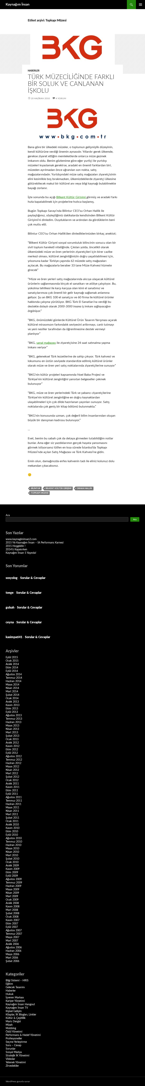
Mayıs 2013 (12, 725)
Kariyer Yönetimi (15, 1001)
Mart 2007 (12, 940)
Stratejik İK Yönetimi (17, 1055)
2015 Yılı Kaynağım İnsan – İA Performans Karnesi (34, 542)
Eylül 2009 (12, 876)
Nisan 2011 (12, 811)
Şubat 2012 (12, 777)
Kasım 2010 (12, 828)
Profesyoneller (14, 1038)
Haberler (33, 71)
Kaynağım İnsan (17, 4)
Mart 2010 (12, 855)
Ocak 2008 (12, 917)
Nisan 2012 (12, 770)
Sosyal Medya (14, 1052)
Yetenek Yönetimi (16, 1062)
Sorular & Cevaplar (33, 578)
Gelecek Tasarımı (15, 987)
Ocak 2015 (12, 661)
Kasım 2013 (12, 705)
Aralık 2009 (12, 865)
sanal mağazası (46, 342)
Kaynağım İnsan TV (17, 1008)
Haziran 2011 (13, 804)
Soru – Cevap (13, 1045)
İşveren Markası (15, 997)
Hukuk (9, 994)
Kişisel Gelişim (14, 1011)
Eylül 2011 (12, 794)
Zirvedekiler (12, 1066)
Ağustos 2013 (14, 715)
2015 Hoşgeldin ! (15, 546)
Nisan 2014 (12, 688)
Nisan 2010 (12, 852)
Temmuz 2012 (14, 760)
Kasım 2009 (12, 869)
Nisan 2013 (12, 729)
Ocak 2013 (12, 739)
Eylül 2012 (12, 753)
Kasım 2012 (12, 746)
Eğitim (9, 984)
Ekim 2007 (12, 923)
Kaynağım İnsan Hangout (20, 1004)
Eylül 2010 (12, 835)
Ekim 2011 (12, 790)
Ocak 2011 (12, 821)
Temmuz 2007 (14, 934)
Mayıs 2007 (12, 937)
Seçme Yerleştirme (16, 1042)
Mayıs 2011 (12, 807)
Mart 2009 (12, 896)
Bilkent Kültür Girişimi (71, 197)
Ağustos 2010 (14, 838)
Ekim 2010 (12, 831)
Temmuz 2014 (14, 678)
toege (10, 592)
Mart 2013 (12, 732)
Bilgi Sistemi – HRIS (17, 980)
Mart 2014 (12, 691)
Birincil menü (140, 4)
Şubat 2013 (12, 736)
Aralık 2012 (12, 742)
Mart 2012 (12, 773)
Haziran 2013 (13, 722)
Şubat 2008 (12, 913)
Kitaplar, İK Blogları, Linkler (21, 1014)
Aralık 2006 (12, 944)
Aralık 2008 (12, 903)
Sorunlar (10, 1049)
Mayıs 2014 (12, 684)
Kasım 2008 (12, 906)
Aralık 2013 (12, 701)
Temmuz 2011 (14, 800)
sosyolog (12, 578)
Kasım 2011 (12, 787)
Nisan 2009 (12, 893)
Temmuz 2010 (14, 841)
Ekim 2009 (12, 872)
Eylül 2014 (12, 671)
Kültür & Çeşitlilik (15, 1018)
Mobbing (11, 1028)
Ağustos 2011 (14, 797)
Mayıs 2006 (12, 954)
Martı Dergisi (13, 1021)
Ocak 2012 (12, 780)
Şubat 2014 (12, 695)
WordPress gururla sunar (18, 1081)
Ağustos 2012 (14, 756)
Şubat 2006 (12, 961)
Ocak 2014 (12, 698)
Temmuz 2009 (14, 882)
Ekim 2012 (12, 749)
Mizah (9, 1025)
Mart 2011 (12, 814)
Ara (8, 515)
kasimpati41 (14, 637)
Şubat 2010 (12, 858)
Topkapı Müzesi (39, 493)
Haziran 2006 (13, 951)
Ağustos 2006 (14, 947)
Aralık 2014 (12, 664)
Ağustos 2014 (14, 674)
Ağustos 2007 (14, 930)
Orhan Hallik (84, 488)
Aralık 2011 (12, 783)
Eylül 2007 (12, 927)
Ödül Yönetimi (14, 1031)
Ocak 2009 (12, 899)
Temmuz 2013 (14, 719)
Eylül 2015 (12, 657)
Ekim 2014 (12, 667)
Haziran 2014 (13, 681)
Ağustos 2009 (14, 879)
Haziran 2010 (13, 845)
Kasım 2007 (12, 920)
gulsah (10, 607)
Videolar (10, 1059)
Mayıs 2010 (12, 848)
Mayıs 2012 (12, 766)
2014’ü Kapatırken (16, 549)
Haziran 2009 (13, 886)
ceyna (10, 622)
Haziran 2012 (13, 763)
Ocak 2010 (12, 862)
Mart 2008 (12, 910)
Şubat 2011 (12, 818)
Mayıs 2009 (12, 889)
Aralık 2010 (12, 824)
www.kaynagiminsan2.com (21, 539)
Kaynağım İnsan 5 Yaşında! (21, 553)
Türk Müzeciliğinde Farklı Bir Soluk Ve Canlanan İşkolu (71, 84)
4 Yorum (61, 98)
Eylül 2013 (12, 712)
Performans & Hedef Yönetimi (23, 1035)
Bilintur (35, 488)
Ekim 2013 (12, 708)
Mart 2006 (12, 957)
